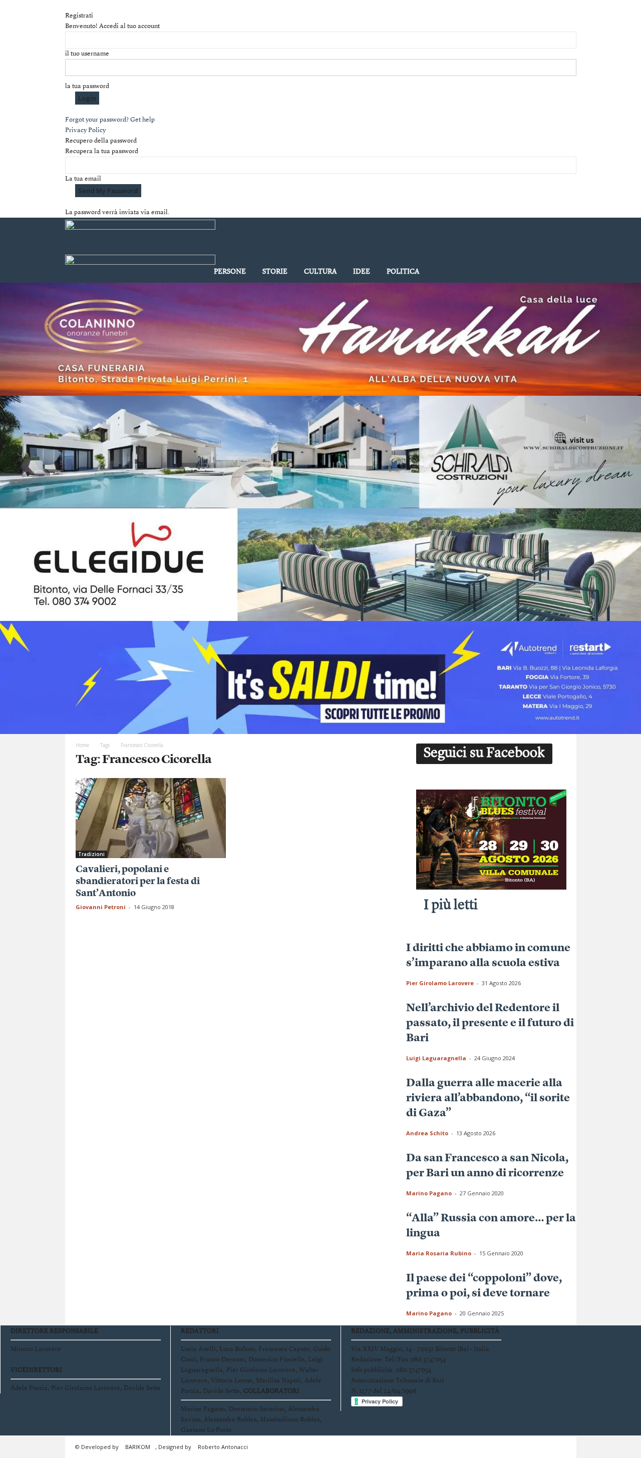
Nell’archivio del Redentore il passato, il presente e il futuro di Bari (490, 1023)
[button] (561, 252)
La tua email (83, 179)
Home (82, 745)
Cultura (320, 271)
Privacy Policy (85, 130)
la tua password (87, 86)
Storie (274, 271)
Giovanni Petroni (101, 907)
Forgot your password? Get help (110, 120)
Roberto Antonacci (223, 1446)
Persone (230, 271)
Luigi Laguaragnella (436, 1058)
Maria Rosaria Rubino (438, 1253)
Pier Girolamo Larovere (440, 983)
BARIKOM (137, 1446)
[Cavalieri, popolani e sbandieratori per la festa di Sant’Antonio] (151, 818)
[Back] (67, 5)
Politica (403, 271)
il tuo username (87, 54)
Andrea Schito (427, 1133)
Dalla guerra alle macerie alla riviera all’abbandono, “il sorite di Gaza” (488, 1098)
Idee (361, 271)
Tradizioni (91, 854)
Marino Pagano (429, 1193)
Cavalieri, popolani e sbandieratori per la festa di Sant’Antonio (138, 882)
